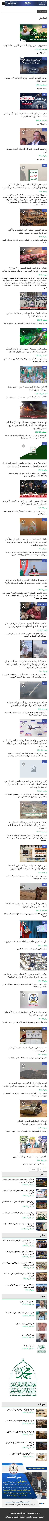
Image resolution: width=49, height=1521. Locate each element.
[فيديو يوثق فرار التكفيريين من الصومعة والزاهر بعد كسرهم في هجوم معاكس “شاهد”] (33, 1070)
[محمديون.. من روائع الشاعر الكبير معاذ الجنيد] (33, 33)
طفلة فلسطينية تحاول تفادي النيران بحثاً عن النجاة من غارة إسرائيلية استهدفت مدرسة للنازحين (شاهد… (26, 542)
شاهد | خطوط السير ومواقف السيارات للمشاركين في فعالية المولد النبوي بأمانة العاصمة (27, 825)
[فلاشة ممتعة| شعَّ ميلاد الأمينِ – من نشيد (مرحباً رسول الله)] (33, 374)
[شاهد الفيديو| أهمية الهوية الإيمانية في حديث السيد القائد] (33, 65)
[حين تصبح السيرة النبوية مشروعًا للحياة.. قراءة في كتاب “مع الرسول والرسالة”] (41, 1226)
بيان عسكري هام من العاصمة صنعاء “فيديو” (26, 941)
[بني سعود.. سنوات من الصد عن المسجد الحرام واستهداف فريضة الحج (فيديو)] (33, 853)
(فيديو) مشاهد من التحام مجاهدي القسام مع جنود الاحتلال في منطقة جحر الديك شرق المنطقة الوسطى (25, 784)
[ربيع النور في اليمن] (41, 1337)
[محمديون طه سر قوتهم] (41, 1304)
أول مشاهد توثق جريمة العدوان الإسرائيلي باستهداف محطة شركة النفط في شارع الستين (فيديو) (26, 425)
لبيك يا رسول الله (28, 1346)
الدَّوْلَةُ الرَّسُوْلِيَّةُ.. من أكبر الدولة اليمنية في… (19, 1410)
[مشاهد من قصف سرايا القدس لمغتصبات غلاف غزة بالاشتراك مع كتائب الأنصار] (33, 690)
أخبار (44, 26)
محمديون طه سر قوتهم (26, 1301)
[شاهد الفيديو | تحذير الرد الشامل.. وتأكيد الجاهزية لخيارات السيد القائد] (33, 217)
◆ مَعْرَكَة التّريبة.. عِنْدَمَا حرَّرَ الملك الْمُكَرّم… (20, 1432)
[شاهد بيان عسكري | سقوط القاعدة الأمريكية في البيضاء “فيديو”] (33, 999)
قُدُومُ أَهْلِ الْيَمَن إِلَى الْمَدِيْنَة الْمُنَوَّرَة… (22, 1454)
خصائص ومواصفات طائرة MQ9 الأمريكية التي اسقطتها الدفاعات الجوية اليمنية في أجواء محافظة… (25, 743)
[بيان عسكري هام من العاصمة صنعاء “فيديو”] (33, 929)
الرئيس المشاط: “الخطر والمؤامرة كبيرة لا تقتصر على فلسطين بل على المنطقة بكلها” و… (26, 583)
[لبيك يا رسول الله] (41, 1349)
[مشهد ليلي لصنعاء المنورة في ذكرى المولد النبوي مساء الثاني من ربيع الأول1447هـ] (33, 336)
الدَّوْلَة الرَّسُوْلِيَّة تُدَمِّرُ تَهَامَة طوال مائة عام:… (19, 1421)
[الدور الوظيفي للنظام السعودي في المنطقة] (41, 1315)
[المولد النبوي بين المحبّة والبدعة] (41, 1327)
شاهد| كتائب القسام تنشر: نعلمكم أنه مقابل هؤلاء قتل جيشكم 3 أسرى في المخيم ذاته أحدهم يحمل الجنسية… (26, 664)
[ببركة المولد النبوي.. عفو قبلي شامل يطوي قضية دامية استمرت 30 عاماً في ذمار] (41, 1243)
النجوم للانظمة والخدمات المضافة (18, 1517)
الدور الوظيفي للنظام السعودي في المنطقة (20, 1313)
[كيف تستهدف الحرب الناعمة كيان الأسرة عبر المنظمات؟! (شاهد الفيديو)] (33, 101)
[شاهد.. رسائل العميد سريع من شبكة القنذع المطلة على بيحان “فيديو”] (33, 891)
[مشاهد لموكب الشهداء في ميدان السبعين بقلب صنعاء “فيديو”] (33, 300)
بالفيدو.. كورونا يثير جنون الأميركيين (30, 1156)
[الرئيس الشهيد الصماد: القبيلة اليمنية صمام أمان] (33, 136)
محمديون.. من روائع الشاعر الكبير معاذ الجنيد (25, 45)
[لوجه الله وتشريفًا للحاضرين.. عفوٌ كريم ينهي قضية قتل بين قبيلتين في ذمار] (41, 1288)
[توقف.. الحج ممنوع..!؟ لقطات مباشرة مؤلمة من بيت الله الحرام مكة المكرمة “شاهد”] (33, 961)
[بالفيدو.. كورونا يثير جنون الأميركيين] (33, 1144)
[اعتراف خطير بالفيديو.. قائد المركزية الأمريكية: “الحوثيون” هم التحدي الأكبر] (33, 488)
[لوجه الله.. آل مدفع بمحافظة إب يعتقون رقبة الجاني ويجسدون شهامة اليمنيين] (41, 1254)
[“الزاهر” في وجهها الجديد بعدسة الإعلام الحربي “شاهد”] (33, 1035)
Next (34, 1170)
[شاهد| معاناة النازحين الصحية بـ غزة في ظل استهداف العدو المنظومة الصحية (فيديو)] (33, 611)
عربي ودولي (42, 604)
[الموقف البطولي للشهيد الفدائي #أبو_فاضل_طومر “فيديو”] (33, 1108)
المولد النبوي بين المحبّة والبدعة (24, 1324)
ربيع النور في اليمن (28, 1335)
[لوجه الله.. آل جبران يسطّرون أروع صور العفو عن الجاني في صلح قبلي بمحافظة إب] (41, 1266)
